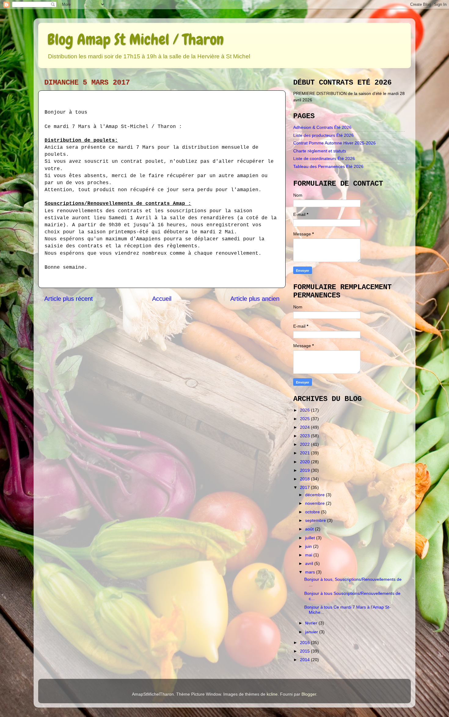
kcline (272, 694)
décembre (315, 494)
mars (310, 572)
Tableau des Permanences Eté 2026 (328, 166)
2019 (305, 470)
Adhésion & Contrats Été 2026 (322, 127)
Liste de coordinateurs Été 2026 (324, 158)
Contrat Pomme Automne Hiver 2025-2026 (334, 142)
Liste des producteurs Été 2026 (323, 135)
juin (309, 546)
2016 (305, 642)
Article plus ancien (254, 298)
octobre (313, 511)
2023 (305, 435)
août (310, 528)
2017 (305, 487)
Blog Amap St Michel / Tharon (135, 39)
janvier (312, 631)
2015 (305, 651)
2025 (305, 418)
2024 (305, 427)
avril (309, 563)
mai (309, 554)
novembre (315, 503)
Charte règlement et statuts (319, 150)
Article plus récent (68, 298)
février (312, 623)
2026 (305, 410)
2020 (305, 461)
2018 (305, 478)
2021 (305, 452)
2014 (305, 659)
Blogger (308, 694)
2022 (305, 444)
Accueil (161, 298)
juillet (310, 537)
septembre (316, 520)
